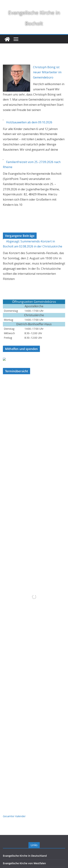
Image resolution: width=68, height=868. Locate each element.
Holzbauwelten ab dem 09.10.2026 (29, 122)
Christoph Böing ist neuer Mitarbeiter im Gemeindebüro (47, 72)
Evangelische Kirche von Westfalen (24, 863)
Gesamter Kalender (14, 816)
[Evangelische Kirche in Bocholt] (7, 39)
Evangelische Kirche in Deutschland (25, 855)
